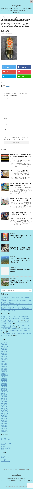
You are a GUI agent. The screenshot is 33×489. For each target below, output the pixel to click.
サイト (5, 129)
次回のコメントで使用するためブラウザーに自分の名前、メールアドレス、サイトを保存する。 (16, 138)
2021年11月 (4, 411)
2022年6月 (4, 400)
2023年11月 (4, 375)
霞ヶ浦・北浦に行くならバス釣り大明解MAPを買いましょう (20, 184)
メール (6, 124)
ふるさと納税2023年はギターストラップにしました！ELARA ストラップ (20, 214)
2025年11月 (4, 346)
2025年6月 (4, 353)
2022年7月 (4, 398)
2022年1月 (4, 408)
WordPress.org (5, 461)
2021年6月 (4, 420)
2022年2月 (4, 406)
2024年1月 (4, 371)
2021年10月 (4, 413)
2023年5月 (4, 385)
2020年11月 (4, 432)
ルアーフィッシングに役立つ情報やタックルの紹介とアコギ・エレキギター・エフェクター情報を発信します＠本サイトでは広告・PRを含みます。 (16, 480)
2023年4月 (4, 386)
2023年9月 (4, 378)
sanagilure (16, 6)
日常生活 (3, 444)
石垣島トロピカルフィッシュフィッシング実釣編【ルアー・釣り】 (20, 199)
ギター (3, 441)
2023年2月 (4, 388)
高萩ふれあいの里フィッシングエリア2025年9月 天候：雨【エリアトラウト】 (20, 282)
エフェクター (5, 438)
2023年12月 (4, 373)
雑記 (2, 449)
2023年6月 (4, 383)
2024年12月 (4, 358)
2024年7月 (4, 366)
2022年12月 (4, 391)
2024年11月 (4, 360)
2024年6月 (4, 368)
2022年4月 (4, 403)
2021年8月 (4, 416)
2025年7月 (4, 351)
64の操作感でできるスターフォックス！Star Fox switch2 (20, 236)
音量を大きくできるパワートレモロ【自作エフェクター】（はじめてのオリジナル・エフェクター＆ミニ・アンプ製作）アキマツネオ (16, 318)
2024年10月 (4, 361)
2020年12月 (4, 430)
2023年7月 (4, 381)
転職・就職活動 (5, 448)
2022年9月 (4, 395)
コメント (7, 98)
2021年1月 (4, 428)
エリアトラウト (5, 439)
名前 (5, 118)
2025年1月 (4, 356)
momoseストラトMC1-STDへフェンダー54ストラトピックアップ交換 (21, 248)
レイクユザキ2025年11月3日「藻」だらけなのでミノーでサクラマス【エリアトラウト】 (20, 260)
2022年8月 (4, 396)
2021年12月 (4, 410)
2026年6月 (4, 344)
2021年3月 (4, 425)
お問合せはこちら (13, 469)
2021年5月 (4, 421)
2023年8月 (4, 380)
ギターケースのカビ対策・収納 (19, 171)
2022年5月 (4, 401)
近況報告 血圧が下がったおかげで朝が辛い (14, 307)
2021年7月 (4, 418)
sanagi (8, 86)
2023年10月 (4, 376)
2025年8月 (4, 349)
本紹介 (3, 446)
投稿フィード (5, 457)
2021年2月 (4, 427)
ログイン (3, 456)
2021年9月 (4, 415)
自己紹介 (6, 469)
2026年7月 (4, 343)
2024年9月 (4, 363)
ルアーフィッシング (7, 443)
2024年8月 (4, 365)
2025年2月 (4, 354)
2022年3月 (4, 405)
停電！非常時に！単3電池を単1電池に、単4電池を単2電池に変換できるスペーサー (20, 156)
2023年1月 (4, 390)
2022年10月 (4, 393)
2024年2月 (4, 370)
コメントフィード (6, 459)
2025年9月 (4, 348)
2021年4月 (4, 423)
